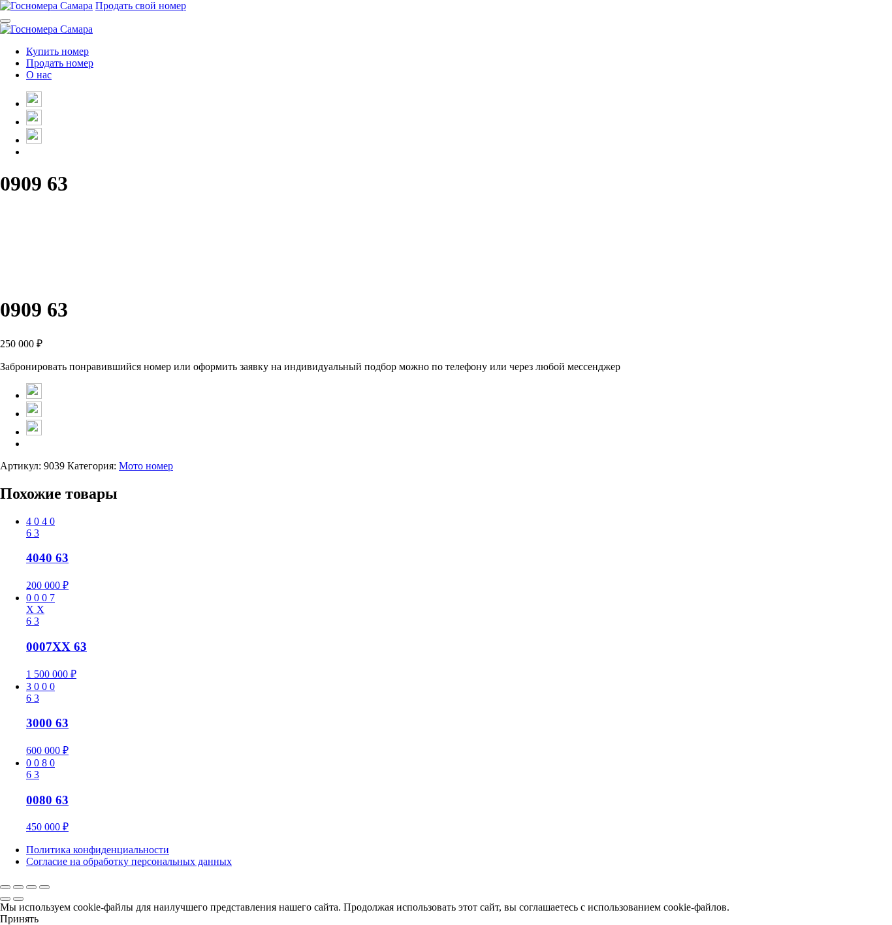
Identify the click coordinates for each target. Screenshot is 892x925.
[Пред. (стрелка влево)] (5, 899)
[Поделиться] (31, 887)
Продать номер (59, 63)
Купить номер (57, 51)
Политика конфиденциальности (97, 849)
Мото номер (146, 465)
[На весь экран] (18, 887)
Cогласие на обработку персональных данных (129, 861)
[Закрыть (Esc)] (44, 887)
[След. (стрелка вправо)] (18, 899)
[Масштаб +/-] (5, 887)
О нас (39, 74)
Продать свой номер (140, 5)
